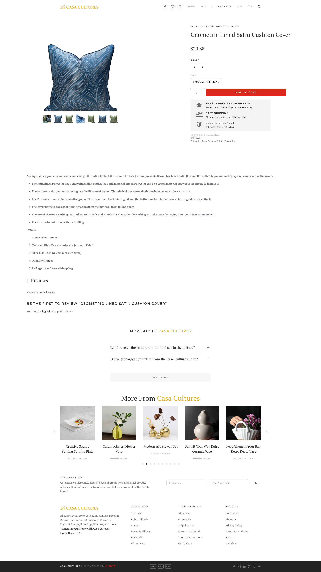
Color (195, 60)
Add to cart (246, 92)
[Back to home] (79, 6)
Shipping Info (186, 525)
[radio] (194, 66)
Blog (240, 6)
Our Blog (230, 543)
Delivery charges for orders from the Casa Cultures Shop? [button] (154, 359)
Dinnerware (138, 543)
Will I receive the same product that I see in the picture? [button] (152, 347)
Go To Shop (185, 543)
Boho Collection (140, 519)
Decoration (232, 26)
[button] (259, 6)
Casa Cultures (70, 566)
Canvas (135, 525)
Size (193, 75)
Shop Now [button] (225, 6)
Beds (194, 26)
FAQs (228, 537)
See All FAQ (161, 377)
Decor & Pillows (210, 26)
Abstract (136, 513)
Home (192, 6)
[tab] (47, 119)
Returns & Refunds (189, 531)
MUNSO (110, 566)
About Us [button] (207, 6)
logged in (47, 311)
